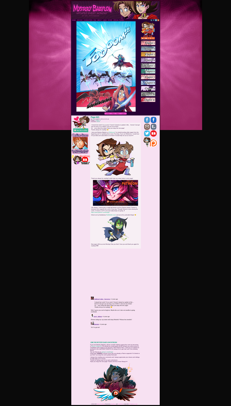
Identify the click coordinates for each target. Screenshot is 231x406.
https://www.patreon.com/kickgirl (100, 212)
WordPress (113, 404)
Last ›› (123, 113)
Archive (79, 20)
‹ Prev (113, 113)
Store (110, 20)
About (99, 20)
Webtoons (112, 132)
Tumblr (151, 20)
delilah (98, 121)
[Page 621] (106, 111)
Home (74, 20)
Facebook (154, 20)
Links (105, 20)
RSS (158, 20)
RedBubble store (111, 215)
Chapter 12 (98, 120)
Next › (118, 113)
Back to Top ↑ (135, 404)
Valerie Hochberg (100, 404)
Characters (88, 20)
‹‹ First (107, 113)
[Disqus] (115, 272)
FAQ (95, 20)
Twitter (156, 20)
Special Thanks (118, 20)
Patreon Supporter (96, 346)
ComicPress (120, 404)
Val (93, 119)
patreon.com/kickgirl (107, 352)
